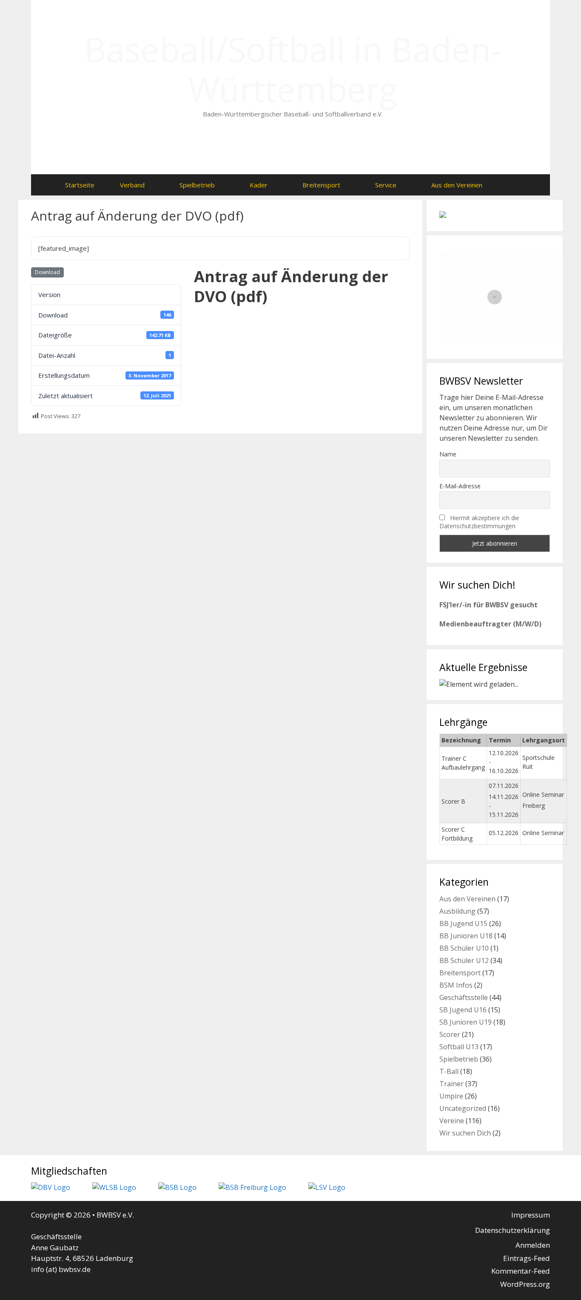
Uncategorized (462, 1108)
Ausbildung (457, 911)
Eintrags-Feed (526, 1258)
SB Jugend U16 (463, 1009)
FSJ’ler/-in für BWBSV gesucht (488, 604)
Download (47, 272)
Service (385, 185)
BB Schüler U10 (464, 948)
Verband (132, 185)
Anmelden (532, 1245)
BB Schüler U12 (464, 960)
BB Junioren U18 (466, 935)
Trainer (451, 1083)
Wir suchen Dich (465, 1133)
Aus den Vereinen (456, 185)
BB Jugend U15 (463, 923)
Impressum (530, 1215)
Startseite (79, 185)
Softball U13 (458, 1046)
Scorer (449, 1034)
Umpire (451, 1096)
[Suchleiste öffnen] (512, 184)
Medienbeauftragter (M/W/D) (490, 624)
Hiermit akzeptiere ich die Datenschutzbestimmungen (479, 522)
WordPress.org (525, 1284)
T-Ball (449, 1071)
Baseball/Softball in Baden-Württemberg (292, 69)
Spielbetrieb (197, 185)
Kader (259, 185)
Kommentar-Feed (520, 1271)
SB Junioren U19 (465, 1022)
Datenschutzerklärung (512, 1230)
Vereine (451, 1120)
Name (447, 454)
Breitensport (321, 185)
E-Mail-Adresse (460, 486)
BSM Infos (456, 985)
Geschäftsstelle (463, 997)
